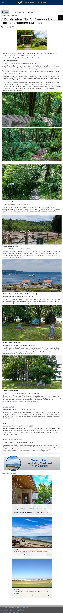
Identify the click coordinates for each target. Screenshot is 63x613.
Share (60, 19)
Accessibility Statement (7, 610)
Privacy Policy (20, 609)
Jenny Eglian (11, 82)
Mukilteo (3, 15)
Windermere (24, 607)
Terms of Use (12, 609)
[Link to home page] (20, 2)
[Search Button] (60, 12)
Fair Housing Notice (19, 610)
